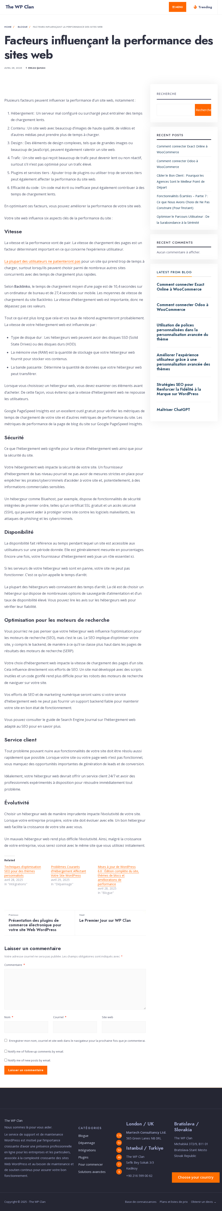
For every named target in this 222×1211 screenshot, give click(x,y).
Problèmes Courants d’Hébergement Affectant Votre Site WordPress (68, 871)
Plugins (83, 1157)
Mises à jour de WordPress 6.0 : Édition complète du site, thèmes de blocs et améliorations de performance (118, 875)
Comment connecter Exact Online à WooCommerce (180, 287)
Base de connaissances (141, 1202)
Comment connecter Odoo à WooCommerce (182, 307)
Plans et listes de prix (174, 1202)
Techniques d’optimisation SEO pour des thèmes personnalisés (22, 871)
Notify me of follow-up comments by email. (36, 1051)
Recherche (166, 93)
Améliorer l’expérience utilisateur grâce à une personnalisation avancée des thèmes (183, 362)
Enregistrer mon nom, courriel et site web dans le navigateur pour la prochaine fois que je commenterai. (77, 1041)
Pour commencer (90, 1164)
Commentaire (14, 965)
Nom (8, 1017)
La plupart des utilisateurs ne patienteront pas (42, 261)
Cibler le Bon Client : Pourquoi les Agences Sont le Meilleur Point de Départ (181, 181)
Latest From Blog (174, 272)
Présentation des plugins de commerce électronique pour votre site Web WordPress (35, 922)
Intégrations (87, 1150)
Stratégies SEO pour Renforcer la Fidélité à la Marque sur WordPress (179, 389)
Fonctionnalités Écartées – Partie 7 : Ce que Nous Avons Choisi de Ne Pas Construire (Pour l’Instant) (183, 202)
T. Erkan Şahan (35, 68)
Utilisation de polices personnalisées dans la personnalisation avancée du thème (182, 332)
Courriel (59, 1017)
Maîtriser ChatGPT (173, 409)
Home (7, 27)
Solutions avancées (92, 1172)
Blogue (23, 27)
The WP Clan (19, 6)
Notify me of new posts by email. (29, 1060)
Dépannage (86, 1143)
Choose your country (196, 1177)
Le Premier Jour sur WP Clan (105, 918)
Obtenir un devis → (203, 1202)
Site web (107, 1017)
